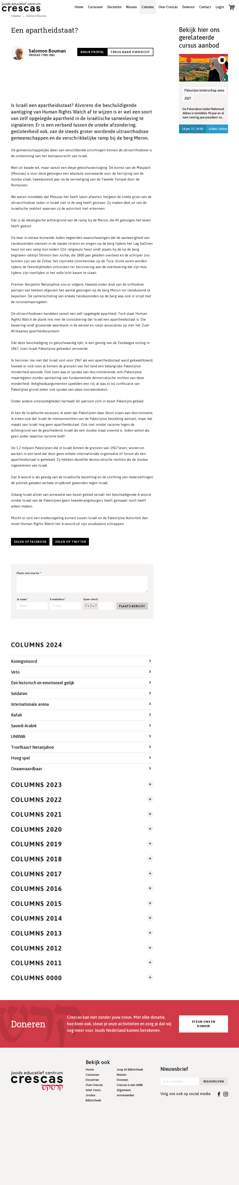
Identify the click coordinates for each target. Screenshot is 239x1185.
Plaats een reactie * (29, 573)
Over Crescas (168, 7)
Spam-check (90, 599)
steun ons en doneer (203, 1024)
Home (79, 7)
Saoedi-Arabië (24, 725)
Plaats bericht (132, 606)
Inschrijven (213, 1081)
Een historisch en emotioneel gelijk (42, 682)
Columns (147, 7)
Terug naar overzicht (130, 52)
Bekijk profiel (92, 52)
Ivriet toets (93, 1090)
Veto (15, 672)
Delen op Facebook (30, 541)
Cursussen (95, 7)
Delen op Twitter (70, 541)
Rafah (16, 715)
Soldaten (19, 693)
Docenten (114, 7)
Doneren (188, 7)
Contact (205, 7)
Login (220, 7)
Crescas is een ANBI (130, 1085)
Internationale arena (30, 704)
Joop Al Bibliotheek (130, 1069)
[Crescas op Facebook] (219, 1094)
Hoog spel (20, 758)
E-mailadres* (57, 599)
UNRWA (18, 736)
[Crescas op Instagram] (225, 1094)
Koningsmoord (24, 661)
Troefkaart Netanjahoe (32, 747)
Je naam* (22, 599)
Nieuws (131, 7)
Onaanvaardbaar (26, 768)
